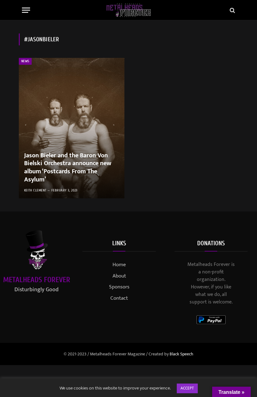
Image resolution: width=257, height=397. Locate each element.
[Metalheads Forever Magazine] (128, 10)
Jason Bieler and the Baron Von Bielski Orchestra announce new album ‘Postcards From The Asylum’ (67, 168)
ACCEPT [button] (187, 388)
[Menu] (26, 10)
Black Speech (181, 354)
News (25, 61)
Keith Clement (35, 190)
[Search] (231, 10)
